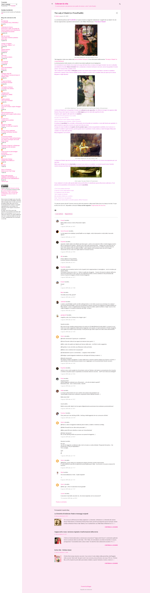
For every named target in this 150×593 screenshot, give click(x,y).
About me (3, 69)
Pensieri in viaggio (6, 124)
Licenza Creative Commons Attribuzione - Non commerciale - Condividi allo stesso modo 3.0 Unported (10, 193)
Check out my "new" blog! (8, 171)
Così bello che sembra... (7, 88)
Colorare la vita (61, 4)
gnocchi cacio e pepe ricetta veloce (11, 114)
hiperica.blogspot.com (7, 112)
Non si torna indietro (6, 57)
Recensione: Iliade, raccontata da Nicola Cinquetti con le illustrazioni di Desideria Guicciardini (10, 30)
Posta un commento (61, 502)
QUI (2, 13)
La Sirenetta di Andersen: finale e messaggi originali (71, 514)
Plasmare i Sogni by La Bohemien (10, 145)
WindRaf (3, 165)
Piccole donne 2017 (6, 154)
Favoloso (63, 413)
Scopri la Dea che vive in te (98, 205)
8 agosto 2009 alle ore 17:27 (68, 489)
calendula (63, 301)
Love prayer (4, 63)
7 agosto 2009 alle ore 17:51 (68, 456)
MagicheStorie (68, 214)
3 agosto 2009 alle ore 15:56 (68, 363)
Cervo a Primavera (6, 169)
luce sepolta (4, 61)
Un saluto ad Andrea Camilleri (9, 132)
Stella (62, 390)
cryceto (63, 493)
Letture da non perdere (7, 120)
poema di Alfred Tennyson (81, 59)
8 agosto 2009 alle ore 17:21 (68, 480)
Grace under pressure (7, 175)
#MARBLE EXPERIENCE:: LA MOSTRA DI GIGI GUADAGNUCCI (10, 177)
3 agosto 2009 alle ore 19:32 (68, 374)
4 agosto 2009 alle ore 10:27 (68, 399)
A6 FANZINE (4, 21)
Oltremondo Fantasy (6, 159)
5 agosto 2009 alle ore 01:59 (68, 417)
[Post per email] (55, 211)
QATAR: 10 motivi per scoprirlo (9, 126)
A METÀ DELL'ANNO (6, 94)
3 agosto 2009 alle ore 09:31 (68, 310)
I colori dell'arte (59, 214)
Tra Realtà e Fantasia (7, 87)
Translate (13, 6)
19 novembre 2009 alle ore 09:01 (69, 498)
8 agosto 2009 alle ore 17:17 (68, 468)
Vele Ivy (63, 336)
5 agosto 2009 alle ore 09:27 (68, 437)
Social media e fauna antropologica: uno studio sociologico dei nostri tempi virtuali (11, 139)
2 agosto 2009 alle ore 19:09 (68, 252)
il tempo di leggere (6, 43)
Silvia (62, 472)
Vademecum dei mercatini (8, 147)
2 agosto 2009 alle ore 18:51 (68, 226)
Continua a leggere (111, 527)
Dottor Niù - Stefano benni (62, 550)
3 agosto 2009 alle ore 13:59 (68, 331)
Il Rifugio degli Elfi (6, 73)
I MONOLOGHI (5, 93)
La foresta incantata (6, 136)
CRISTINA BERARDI (6, 67)
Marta (62, 292)
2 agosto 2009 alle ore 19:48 (68, 288)
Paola (62, 378)
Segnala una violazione (86, 589)
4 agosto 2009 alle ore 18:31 (68, 408)
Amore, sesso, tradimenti (8, 130)
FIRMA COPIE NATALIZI (7, 160)
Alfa (62, 256)
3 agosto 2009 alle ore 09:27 (68, 297)
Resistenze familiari (6, 82)
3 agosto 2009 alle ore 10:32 (68, 319)
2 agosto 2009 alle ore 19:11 (68, 262)
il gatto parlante (5, 99)
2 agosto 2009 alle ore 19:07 (68, 237)
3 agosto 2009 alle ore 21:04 (68, 386)
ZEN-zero (4, 55)
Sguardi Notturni (5, 49)
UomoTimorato (65, 231)
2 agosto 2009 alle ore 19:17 (68, 277)
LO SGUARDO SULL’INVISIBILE (9, 22)
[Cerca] (120, 4)
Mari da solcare (5, 36)
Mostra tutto (5, 181)
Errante (62, 220)
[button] (117, 13)
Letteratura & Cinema (7, 27)
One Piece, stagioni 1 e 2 (8, 45)
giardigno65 (64, 315)
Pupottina (63, 241)
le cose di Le (4, 118)
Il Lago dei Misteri (6, 81)
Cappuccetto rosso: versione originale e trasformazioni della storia (76, 532)
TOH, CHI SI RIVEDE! (7, 100)
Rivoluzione (4, 51)
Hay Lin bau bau (5, 105)
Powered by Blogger (86, 586)
